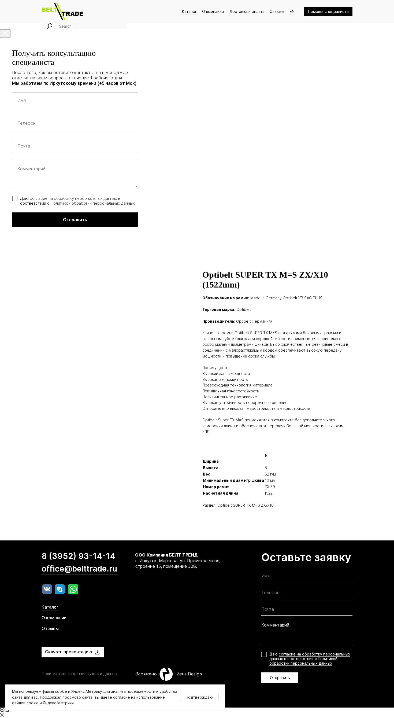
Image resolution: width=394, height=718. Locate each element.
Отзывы (277, 11)
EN (292, 11)
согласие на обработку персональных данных (73, 198)
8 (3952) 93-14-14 (78, 556)
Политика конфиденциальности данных (79, 673)
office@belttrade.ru (79, 568)
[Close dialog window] (5, 33)
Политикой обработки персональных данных (93, 203)
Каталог (189, 11)
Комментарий (275, 625)
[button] (328, 11)
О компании (213, 11)
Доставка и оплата (247, 11)
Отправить (280, 677)
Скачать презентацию (68, 651)
